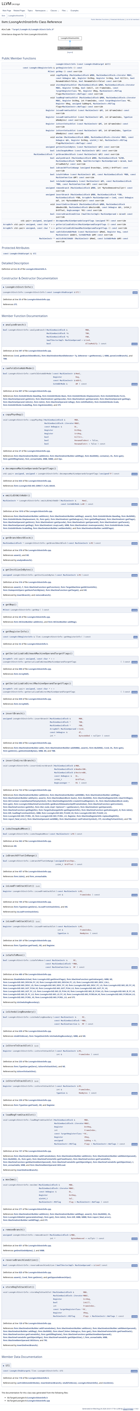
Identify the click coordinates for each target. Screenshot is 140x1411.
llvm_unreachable (33, 459)
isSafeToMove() (21, 1036)
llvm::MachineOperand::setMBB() (42, 819)
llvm (3, 16)
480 (20, 974)
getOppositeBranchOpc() (59, 1277)
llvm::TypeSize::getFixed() (26, 945)
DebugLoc (66, 78)
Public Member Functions (100, 19)
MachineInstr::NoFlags (73, 94)
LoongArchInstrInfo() (88, 1383)
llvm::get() (119, 456)
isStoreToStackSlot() (47, 1066)
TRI (129, 819)
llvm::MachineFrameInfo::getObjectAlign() (72, 1162)
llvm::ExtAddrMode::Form (113, 396)
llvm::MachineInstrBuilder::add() (29, 748)
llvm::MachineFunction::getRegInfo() (20, 810)
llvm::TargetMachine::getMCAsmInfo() (79, 587)
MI (102, 110)
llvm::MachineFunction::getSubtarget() (99, 810)
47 (20, 451)
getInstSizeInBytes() (27, 751)
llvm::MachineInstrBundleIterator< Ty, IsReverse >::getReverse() (72, 355)
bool (117, 78)
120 (20, 1323)
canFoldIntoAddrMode (66, 232)
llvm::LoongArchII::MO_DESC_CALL (93, 982)
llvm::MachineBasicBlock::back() (62, 798)
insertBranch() (23, 595)
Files (64, 11)
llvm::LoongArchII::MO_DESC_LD (18, 985)
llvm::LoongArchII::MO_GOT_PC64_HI (20, 988)
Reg (118, 232)
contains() (104, 456)
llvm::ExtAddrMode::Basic (54, 396)
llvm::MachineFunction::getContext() (105, 804)
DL (74, 78)
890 (20, 669)
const (80, 64)
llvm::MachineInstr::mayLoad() (49, 525)
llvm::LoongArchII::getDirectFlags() (49, 979)
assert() (88, 516)
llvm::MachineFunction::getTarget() (62, 590)
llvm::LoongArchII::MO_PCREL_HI (18, 816)
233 (20, 1061)
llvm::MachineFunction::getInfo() (18, 807)
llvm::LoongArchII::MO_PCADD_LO (91, 813)
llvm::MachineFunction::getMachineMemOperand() (27, 1162)
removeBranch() (43, 595)
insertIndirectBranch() (27, 1170)
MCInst (51, 71)
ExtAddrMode (85, 235)
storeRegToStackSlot (66, 85)
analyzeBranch (63, 158)
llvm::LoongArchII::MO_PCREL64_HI (83, 994)
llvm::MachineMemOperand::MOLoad (47, 1165)
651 (20, 1245)
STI (108, 64)
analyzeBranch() (24, 560)
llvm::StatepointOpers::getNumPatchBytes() (24, 590)
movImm (59, 137)
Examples (75, 11)
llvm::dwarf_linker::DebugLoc (67, 1331)
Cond (124, 161)
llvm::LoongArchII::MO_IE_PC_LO (18, 994)
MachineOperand (109, 161)
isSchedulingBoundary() (28, 1002)
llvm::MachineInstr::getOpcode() (51, 399)
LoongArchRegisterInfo (40, 68)
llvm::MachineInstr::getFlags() (121, 519)
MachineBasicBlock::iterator (111, 75)
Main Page (7, 11)
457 (20, 871)
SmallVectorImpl (91, 161)
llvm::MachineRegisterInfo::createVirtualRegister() (71, 801)
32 (20, 644)
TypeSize (128, 117)
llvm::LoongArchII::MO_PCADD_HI (57, 813)
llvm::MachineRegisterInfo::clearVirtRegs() (113, 798)
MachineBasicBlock (79, 75)
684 (20, 743)
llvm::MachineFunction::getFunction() (42, 587)
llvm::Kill (7, 813)
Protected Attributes (117, 19)
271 (20, 1209)
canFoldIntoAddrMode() (28, 1383)
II (119, 810)
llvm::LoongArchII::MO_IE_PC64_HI (53, 991)
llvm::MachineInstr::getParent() (114, 522)
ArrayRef (86, 197)
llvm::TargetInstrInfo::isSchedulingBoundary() (50, 1036)
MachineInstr (92, 110)
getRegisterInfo (64, 68)
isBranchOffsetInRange (67, 168)
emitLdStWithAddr (64, 238)
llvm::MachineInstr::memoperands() (87, 525)
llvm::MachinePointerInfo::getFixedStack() (52, 1159)
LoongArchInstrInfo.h (36, 269)
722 (20, 790)
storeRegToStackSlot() (112, 819)
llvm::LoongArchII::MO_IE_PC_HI (119, 991)
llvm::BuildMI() (92, 456)
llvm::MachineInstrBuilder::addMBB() (62, 748)
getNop (59, 71)
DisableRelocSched (22, 979)
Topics (30, 11)
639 (20, 1031)
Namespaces (40, 11)
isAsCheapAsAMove (64, 151)
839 (20, 699)
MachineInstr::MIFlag (111, 91)
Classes (54, 11)
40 (20, 617)
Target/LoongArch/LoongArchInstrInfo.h (33, 29)
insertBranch (62, 194)
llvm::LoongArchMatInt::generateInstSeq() (23, 1217)
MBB (92, 75)
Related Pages (19, 11)
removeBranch (62, 188)
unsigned (76, 104)
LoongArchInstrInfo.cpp (38, 299)
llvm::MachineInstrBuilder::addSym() (20, 798)
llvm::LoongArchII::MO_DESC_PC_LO (85, 985)
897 (20, 391)
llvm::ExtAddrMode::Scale (106, 402)
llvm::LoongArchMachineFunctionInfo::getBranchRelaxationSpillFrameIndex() (50, 804)
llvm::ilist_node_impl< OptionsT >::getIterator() (57, 807)
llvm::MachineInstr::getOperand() (83, 399)
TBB (122, 158)
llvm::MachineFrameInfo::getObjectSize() (112, 1162)
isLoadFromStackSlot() (49, 906)
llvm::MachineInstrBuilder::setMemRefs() (52, 528)
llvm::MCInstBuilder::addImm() (28, 622)
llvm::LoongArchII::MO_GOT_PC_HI (91, 988)
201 (20, 940)
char (46, 224)
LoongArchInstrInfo (16, 16)
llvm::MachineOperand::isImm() (18, 402)
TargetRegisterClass (66, 91)
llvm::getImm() (10, 751)
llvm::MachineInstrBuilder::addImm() (31, 456)
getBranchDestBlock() (30, 355)
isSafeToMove (62, 174)
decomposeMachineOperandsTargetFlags (75, 221)
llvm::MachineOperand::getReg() (115, 399)
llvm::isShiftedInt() (84, 402)
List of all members (132, 19)
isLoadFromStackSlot (66, 110)
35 (20, 299)
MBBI (129, 75)
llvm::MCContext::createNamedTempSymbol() (24, 801)
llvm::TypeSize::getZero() (25, 906)
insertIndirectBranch (67, 204)
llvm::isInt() (39, 402)
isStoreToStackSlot (66, 124)
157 (20, 1151)
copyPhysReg (62, 75)
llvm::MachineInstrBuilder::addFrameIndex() (35, 1156)
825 (20, 1272)
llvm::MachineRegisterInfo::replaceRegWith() (98, 816)
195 (20, 902)
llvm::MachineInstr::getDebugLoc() (67, 519)
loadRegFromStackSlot (67, 98)
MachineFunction (64, 177)
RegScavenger (73, 210)
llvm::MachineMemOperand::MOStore (21, 1340)
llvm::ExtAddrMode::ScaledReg (17, 405)
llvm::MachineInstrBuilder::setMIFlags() (95, 528)
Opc (60, 459)
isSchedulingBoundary (67, 181)
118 (20, 1378)
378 (20, 550)
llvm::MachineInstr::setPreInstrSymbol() (78, 819)
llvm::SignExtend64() (42, 405)
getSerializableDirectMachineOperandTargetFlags (81, 224)
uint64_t (94, 140)
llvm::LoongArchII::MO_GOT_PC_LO (19, 991)
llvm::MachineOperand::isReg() (60, 402)
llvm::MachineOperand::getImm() (19, 399)
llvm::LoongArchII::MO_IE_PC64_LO (87, 991)
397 (20, 350)
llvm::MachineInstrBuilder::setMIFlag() (21, 1220)
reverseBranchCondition (68, 214)
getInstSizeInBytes (66, 147)
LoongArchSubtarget (94, 64)
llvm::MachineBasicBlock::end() (113, 801)
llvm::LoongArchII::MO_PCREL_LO (51, 816)
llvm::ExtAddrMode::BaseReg (27, 396)
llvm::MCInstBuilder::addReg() (62, 622)
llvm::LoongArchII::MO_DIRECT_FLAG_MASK (34, 485)
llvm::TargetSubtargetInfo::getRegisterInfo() (59, 810)
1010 (21, 511)
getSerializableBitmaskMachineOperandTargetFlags (81, 228)
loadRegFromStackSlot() (23, 813)
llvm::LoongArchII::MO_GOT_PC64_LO (56, 988)
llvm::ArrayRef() (21, 674)
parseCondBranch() (119, 355)
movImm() (108, 1383)
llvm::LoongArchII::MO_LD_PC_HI (50, 994)
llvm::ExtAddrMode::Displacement (83, 396)
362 (20, 841)
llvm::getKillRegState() (13, 459)
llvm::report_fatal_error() (14, 819)
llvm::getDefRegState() (95, 519)
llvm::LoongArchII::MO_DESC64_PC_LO (57, 982)
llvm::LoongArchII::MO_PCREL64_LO (118, 994)
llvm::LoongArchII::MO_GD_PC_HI (119, 985)
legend (70, 52)
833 (20, 481)
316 (20, 582)
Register (82, 78)
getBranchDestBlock (66, 154)
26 (18, 269)
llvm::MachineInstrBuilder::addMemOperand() (114, 1156)
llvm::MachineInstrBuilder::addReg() (67, 456)
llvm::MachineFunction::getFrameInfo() (91, 1159)
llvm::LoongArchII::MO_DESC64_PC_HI (21, 982)
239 (20, 1100)
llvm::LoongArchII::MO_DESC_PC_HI (51, 985)
